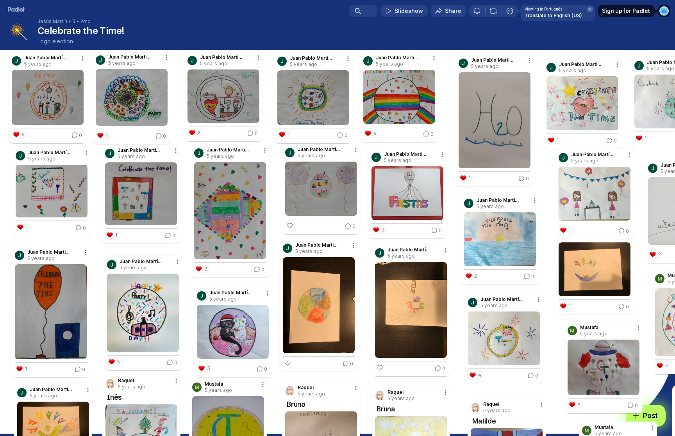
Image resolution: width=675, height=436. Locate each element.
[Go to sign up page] (664, 11)
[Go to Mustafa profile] (197, 387)
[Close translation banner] (590, 9)
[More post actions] (263, 384)
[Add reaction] (379, 367)
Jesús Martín (52, 21)
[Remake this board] (493, 11)
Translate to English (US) (553, 15)
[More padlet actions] (510, 11)
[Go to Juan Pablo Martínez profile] (22, 392)
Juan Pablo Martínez (51, 389)
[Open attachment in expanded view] (603, 367)
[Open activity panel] (477, 11)
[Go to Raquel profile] (475, 407)
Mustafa (214, 384)
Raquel (491, 404)
